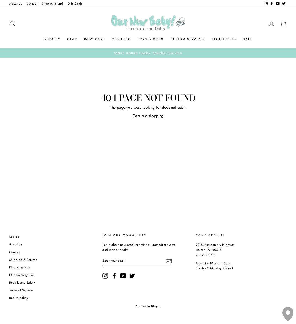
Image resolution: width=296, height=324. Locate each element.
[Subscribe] (169, 261)
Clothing (121, 39)
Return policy (18, 297)
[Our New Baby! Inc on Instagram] (105, 276)
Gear (72, 39)
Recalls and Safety (22, 282)
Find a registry (19, 267)
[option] (148, 53)
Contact (32, 3)
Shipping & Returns (23, 259)
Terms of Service (21, 290)
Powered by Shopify (148, 306)
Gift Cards (75, 3)
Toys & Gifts (150, 39)
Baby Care (94, 39)
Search (14, 236)
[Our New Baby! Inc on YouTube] (123, 276)
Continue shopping (148, 115)
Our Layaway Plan (21, 275)
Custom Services (187, 39)
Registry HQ (224, 39)
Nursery (52, 39)
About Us (15, 3)
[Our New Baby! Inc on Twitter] (132, 276)
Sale (247, 39)
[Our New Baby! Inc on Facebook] (114, 276)
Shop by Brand (52, 3)
